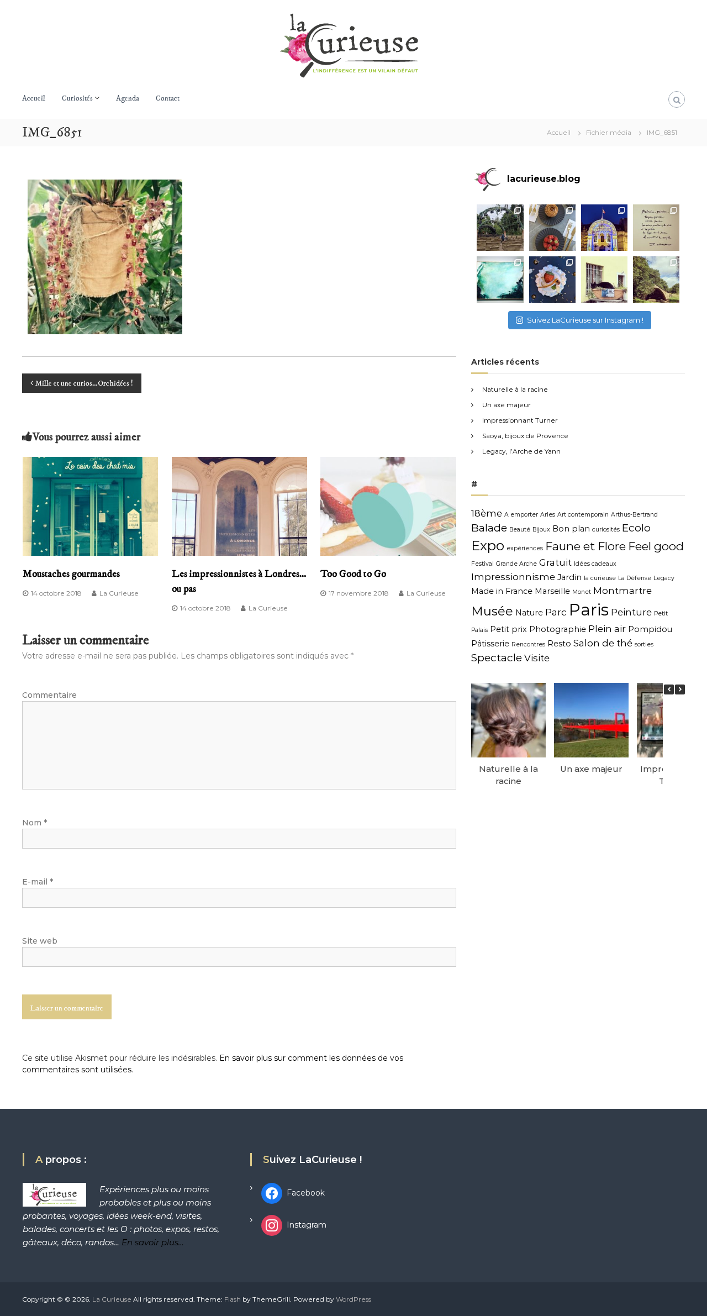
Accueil (33, 98)
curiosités (606, 529)
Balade (489, 528)
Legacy (663, 578)
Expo (487, 546)
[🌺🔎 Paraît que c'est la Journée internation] (604, 279)
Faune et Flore (585, 546)
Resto (559, 644)
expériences (524, 548)
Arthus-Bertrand (634, 514)
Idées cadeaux (595, 563)
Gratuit (555, 562)
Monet (581, 592)
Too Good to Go (353, 574)
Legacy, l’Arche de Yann (521, 451)
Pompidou (650, 629)
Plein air (607, 628)
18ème (486, 513)
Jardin (569, 577)
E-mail (37, 882)
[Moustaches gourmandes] (91, 505)
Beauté (519, 529)
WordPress (353, 1299)
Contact (168, 98)
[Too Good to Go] (388, 505)
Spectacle (496, 657)
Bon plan (571, 529)
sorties (644, 644)
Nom (34, 823)
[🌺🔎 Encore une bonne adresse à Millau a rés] (552, 279)
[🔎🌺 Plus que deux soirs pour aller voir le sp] (604, 227)
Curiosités (77, 98)
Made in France (501, 591)
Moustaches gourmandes (71, 574)
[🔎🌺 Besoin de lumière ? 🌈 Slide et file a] (500, 279)
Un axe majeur (506, 405)
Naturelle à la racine (515, 389)
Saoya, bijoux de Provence (525, 435)
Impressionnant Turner (520, 420)
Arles (547, 514)
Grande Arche (516, 563)
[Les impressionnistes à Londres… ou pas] (240, 505)
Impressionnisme (513, 576)
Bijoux (541, 529)
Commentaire (49, 695)
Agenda (127, 98)
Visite (537, 658)
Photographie (557, 629)
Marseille (552, 591)
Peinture (631, 612)
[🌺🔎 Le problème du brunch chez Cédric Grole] (552, 227)
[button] (680, 689)
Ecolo (636, 528)
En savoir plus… (153, 1242)
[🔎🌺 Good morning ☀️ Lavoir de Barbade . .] (656, 279)
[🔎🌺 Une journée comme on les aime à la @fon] (500, 227)
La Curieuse (119, 593)
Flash (232, 1299)
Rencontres (528, 644)
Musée (492, 611)
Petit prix (508, 629)
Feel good (656, 546)
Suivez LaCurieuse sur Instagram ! (585, 319)
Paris (589, 609)
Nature (529, 613)
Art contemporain (583, 514)
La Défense (634, 578)
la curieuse (600, 578)
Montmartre (622, 590)
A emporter (521, 514)
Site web (39, 941)
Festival (482, 563)
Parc (556, 612)
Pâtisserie (490, 644)
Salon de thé (602, 643)
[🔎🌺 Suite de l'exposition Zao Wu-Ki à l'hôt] (656, 227)
